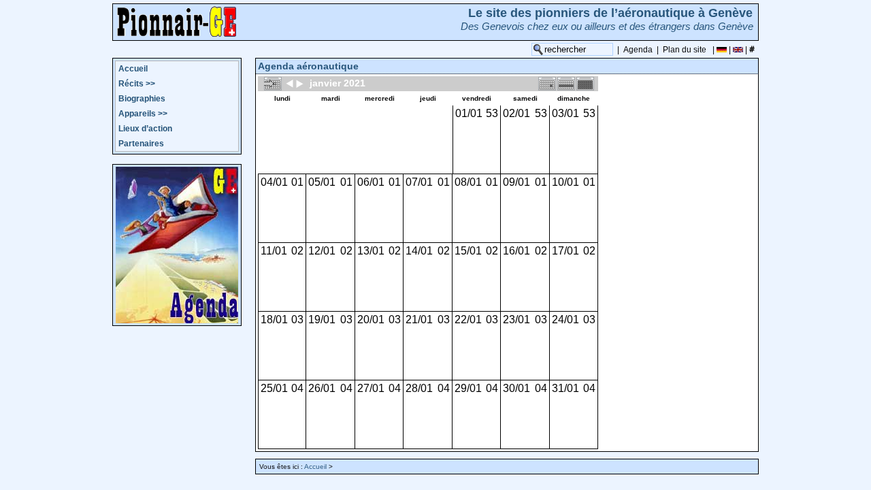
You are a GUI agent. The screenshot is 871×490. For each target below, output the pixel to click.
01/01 (468, 113)
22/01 (468, 319)
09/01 (516, 182)
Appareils (142, 113)
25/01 (274, 388)
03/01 (565, 113)
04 (297, 388)
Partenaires (141, 143)
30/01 (516, 388)
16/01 (516, 251)
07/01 (419, 182)
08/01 (468, 182)
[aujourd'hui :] (272, 83)
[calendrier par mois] (585, 83)
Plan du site (684, 49)
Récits (136, 83)
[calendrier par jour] (547, 83)
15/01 (468, 251)
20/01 (370, 319)
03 (297, 319)
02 (297, 251)
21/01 (419, 319)
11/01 (274, 251)
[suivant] (299, 83)
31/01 (565, 388)
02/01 (516, 113)
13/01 (370, 251)
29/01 (468, 388)
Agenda (638, 49)
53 (492, 113)
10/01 (565, 182)
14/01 (419, 251)
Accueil (133, 69)
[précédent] (290, 83)
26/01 (321, 388)
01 (297, 182)
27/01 (370, 388)
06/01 (370, 182)
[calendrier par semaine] (566, 83)
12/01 (321, 251)
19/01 (321, 319)
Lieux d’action (145, 128)
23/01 (516, 319)
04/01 (274, 182)
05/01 (321, 182)
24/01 (565, 319)
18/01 (274, 319)
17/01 (565, 251)
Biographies (141, 98)
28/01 (419, 388)
